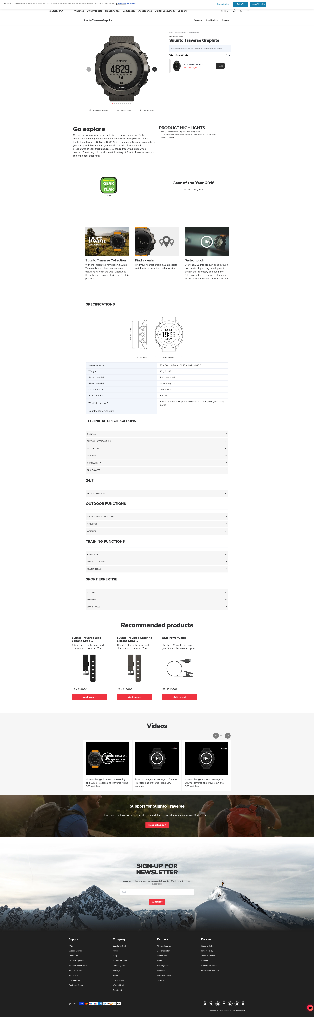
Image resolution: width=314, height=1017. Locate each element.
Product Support (157, 825)
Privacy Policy (207, 951)
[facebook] (211, 1003)
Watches (178, 32)
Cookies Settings (223, 4)
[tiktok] (230, 1003)
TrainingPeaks (163, 966)
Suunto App (74, 975)
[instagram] (205, 1003)
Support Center (75, 951)
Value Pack (161, 970)
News (115, 951)
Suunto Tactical (119, 946)
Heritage (116, 970)
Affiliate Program (164, 946)
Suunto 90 (117, 990)
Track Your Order (76, 985)
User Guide (73, 956)
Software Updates (76, 961)
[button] (216, 736)
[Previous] (88, 69)
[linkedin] (237, 1003)
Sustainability (118, 980)
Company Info (119, 966)
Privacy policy (132, 3)
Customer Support (76, 980)
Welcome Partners (164, 975)
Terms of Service (208, 956)
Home (171, 32)
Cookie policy (121, 3)
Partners (160, 980)
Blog (115, 956)
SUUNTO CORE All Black (193, 64)
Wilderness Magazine (193, 190)
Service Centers (75, 970)
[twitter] (217, 1003)
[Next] (154, 69)
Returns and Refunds (210, 970)
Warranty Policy (207, 946)
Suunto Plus (162, 956)
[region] (157, 4)
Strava (159, 961)
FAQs (71, 946)
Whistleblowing (119, 985)
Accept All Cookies (258, 4)
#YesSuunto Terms (209, 966)
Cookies (204, 961)
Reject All (240, 4)
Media (115, 975)
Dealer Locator (163, 951)
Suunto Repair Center (78, 966)
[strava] (243, 1003)
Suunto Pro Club (120, 961)
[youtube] (224, 1003)
